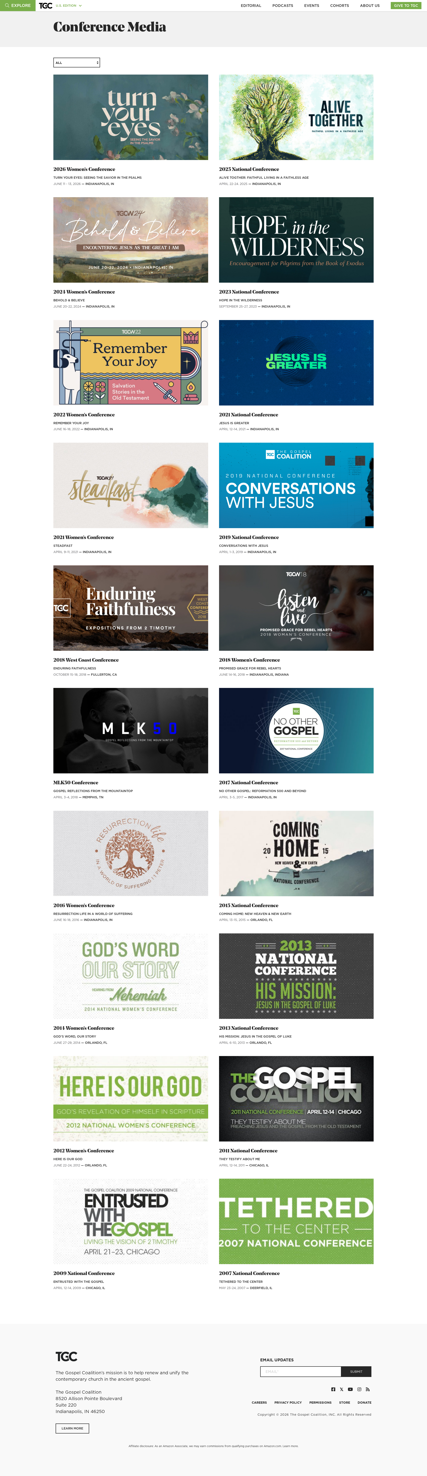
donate (364, 1402)
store (345, 1402)
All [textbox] (59, 63)
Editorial (251, 5)
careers (260, 1402)
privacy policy (288, 1402)
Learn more (290, 1446)
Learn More (72, 1428)
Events (311, 5)
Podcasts (282, 5)
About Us (370, 5)
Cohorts (339, 5)
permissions (320, 1402)
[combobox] (76, 62)
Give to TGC (406, 5)
